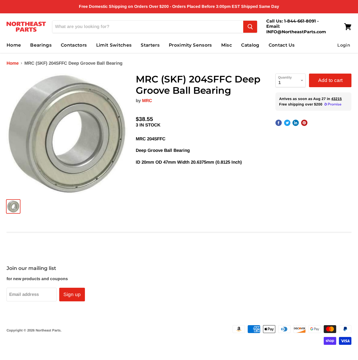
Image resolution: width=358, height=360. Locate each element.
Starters (150, 45)
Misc (226, 45)
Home (14, 45)
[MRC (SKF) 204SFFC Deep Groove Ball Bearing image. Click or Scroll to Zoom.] (67, 134)
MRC (147, 100)
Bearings (41, 45)
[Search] (250, 27)
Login (343, 45)
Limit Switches (114, 45)
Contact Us (282, 45)
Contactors (74, 45)
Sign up (72, 294)
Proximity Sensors (190, 45)
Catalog (250, 45)
